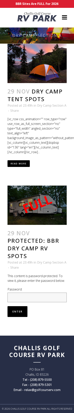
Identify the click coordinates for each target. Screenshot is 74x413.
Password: (14, 289)
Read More (19, 163)
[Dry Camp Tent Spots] (37, 63)
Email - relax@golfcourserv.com (37, 390)
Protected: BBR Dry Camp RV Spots (33, 248)
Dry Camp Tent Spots (35, 95)
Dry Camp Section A (51, 105)
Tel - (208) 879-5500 (37, 379)
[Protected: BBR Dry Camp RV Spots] (37, 205)
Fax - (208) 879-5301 (37, 385)
